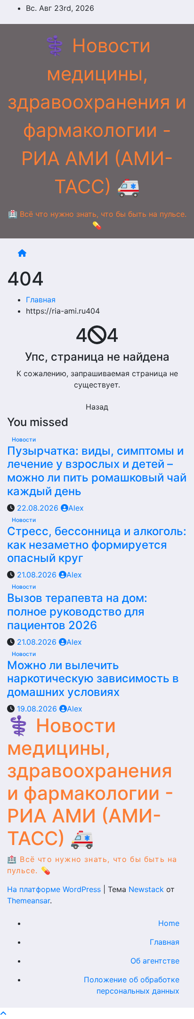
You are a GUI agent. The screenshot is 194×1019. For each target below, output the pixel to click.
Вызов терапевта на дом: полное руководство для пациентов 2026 (77, 611)
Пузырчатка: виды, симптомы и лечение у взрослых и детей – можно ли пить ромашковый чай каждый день (96, 471)
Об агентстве (154, 960)
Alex (76, 508)
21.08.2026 (38, 574)
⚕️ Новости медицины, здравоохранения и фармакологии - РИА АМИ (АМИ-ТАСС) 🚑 (90, 782)
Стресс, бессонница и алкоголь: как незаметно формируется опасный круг (96, 544)
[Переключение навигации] (104, 253)
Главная (41, 299)
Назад (97, 406)
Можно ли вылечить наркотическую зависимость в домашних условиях (93, 678)
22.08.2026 (39, 508)
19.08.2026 (38, 708)
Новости (24, 439)
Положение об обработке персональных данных (131, 985)
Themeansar (28, 900)
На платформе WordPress (55, 889)
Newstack (146, 889)
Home (168, 923)
